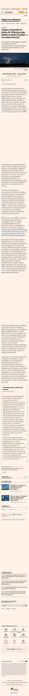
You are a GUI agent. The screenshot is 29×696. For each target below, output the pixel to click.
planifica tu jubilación (5, 637)
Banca (3, 23)
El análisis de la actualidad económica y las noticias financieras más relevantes (12, 469)
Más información (5, 516)
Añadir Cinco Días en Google (9, 84)
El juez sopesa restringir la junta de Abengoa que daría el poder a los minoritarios (18, 498)
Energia (17, 23)
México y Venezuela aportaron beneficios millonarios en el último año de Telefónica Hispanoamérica (14, 582)
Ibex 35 (3, 9)
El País (25, 15)
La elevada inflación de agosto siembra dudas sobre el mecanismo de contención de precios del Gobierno (14, 593)
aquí (24, 519)
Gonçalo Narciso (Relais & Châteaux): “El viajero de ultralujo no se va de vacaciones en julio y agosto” (14, 576)
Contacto (8, 680)
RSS (10, 684)
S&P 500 (14, 9)
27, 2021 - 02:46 (16, 76)
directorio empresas (23, 636)
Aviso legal (13, 680)
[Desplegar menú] (3, 12)
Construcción (24, 23)
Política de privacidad (16, 682)
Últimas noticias (6, 572)
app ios (14, 643)
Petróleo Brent (25, 9)
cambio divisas (14, 636)
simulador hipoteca (14, 631)
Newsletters (13, 684)
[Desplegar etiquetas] (26, 509)
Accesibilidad (24, 682)
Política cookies (19, 680)
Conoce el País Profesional (14, 649)
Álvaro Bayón (21, 74)
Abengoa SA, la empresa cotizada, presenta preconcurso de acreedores (18, 487)
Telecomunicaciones (10, 23)
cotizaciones (6, 643)
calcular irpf (6, 631)
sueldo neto (23, 631)
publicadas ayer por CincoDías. (12, 98)
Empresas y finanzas (11, 20)
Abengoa (4, 509)
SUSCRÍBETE (21, 12)
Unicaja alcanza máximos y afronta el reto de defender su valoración (14, 587)
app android (23, 643)
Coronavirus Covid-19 (12, 509)
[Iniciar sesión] (26, 12)
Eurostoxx (8, 608)
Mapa (7, 684)
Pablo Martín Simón (9, 74)
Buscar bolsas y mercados (9, 601)
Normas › (25, 476)
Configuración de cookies (7, 682)
